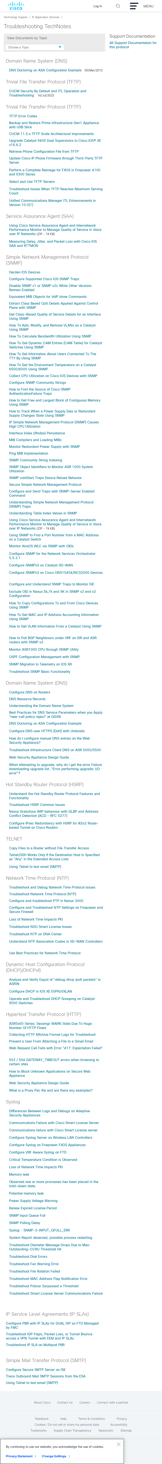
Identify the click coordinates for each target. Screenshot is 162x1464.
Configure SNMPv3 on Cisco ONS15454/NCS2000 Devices (56, 572)
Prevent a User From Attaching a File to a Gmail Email (51, 1041)
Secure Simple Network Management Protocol (45, 484)
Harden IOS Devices (24, 272)
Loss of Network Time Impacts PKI (36, 919)
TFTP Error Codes (23, 116)
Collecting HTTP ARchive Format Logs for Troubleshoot (52, 1034)
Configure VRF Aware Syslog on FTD (37, 1152)
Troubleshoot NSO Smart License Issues (40, 927)
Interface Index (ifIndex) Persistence (37, 433)
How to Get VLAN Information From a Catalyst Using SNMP (55, 626)
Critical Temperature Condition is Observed (43, 1160)
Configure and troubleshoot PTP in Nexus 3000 (46, 901)
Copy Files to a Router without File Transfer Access (49, 848)
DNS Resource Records (27, 699)
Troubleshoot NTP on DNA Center (35, 934)
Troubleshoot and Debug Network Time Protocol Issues (52, 887)
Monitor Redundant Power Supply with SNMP (44, 446)
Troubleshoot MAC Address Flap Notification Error (48, 1279)
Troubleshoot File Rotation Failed (34, 1271)
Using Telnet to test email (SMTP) (35, 866)
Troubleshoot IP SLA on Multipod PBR (35, 1345)
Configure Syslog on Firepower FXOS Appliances (47, 1145)
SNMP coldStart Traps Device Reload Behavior (45, 478)
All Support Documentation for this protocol (133, 45)
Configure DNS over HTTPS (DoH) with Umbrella (47, 731)
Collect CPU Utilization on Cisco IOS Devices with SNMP (53, 376)
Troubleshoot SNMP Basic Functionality (39, 671)
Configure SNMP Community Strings (37, 382)
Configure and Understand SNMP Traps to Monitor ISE (51, 584)
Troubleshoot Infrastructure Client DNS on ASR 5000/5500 (55, 750)
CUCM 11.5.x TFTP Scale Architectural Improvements (51, 134)
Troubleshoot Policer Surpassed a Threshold (43, 1286)
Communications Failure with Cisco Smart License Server (54, 1123)
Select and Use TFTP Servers (32, 181)
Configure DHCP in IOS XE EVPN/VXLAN (40, 991)
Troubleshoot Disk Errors (28, 1256)
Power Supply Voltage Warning (33, 1201)
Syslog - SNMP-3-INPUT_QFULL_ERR (39, 1230)
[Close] (118, 1444)
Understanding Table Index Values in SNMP (43, 513)
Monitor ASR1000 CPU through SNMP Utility (43, 649)
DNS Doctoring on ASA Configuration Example (45, 70)
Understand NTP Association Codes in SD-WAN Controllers (56, 941)
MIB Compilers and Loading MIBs (35, 440)
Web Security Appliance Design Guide (39, 757)
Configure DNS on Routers (29, 692)
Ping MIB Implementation (28, 453)
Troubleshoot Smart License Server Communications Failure (56, 1293)
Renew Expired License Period (33, 1208)
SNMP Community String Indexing (35, 460)
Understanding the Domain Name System (41, 706)
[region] (62, 1451)
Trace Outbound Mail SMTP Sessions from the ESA (45, 1376)
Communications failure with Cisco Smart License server (53, 1130)
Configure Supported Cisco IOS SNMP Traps (44, 279)
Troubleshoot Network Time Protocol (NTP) (42, 894)
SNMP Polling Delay (24, 1223)
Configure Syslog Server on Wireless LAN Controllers (50, 1137)
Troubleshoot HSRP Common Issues (37, 805)
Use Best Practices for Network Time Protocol (45, 953)
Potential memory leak (26, 1193)
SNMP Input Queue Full (27, 1215)
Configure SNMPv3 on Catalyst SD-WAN (41, 565)
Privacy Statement (19, 1456)
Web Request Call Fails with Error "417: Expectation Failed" (56, 1048)
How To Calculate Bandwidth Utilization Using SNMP (50, 336)
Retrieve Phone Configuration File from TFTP (44, 151)
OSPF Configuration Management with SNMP (44, 657)
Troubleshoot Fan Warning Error (34, 1264)
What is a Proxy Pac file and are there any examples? (51, 1090)
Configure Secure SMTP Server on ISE (36, 1370)
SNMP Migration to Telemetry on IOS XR (40, 664)
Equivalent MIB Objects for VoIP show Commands (47, 296)
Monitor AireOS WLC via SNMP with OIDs (41, 546)
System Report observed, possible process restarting (50, 1237)
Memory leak (19, 1174)
